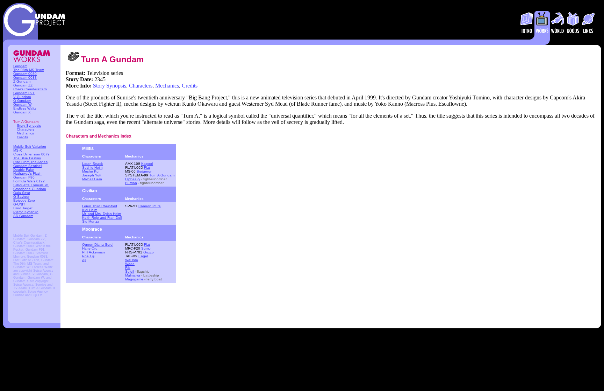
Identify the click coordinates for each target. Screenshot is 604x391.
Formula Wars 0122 (29, 181)
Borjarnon (144, 171)
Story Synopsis (29, 125)
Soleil (129, 271)
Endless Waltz (24, 108)
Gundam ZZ (23, 85)
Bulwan (131, 183)
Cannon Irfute (149, 206)
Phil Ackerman (93, 252)
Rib (127, 268)
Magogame (134, 279)
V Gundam (22, 97)
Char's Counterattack (30, 89)
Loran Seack (92, 164)
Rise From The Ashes (30, 162)
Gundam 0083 (25, 77)
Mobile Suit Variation (29, 146)
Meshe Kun (91, 171)
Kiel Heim (89, 210)
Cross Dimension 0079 (31, 154)
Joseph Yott (91, 175)
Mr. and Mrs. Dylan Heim (101, 214)
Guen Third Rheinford (99, 206)
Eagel (143, 256)
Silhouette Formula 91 (31, 185)
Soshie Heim (92, 167)
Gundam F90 (24, 177)
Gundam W (22, 104)
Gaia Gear (21, 193)
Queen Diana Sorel (97, 244)
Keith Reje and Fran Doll (102, 217)
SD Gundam (23, 216)
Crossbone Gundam (29, 189)
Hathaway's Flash (27, 173)
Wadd (130, 264)
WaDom (131, 260)
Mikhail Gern (92, 179)
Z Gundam (21, 81)
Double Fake (23, 170)
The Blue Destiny (27, 158)
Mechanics (25, 133)
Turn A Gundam (161, 175)
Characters (25, 129)
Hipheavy (132, 179)
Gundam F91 (24, 93)
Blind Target (23, 208)
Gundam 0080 (25, 74)
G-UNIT (19, 204)
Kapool (147, 164)
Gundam (20, 66)
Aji (84, 260)
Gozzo (148, 252)
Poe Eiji (88, 256)
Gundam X (22, 112)
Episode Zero (24, 200)
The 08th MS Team (28, 70)
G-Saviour (21, 196)
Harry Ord (90, 248)
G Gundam (22, 101)
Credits (22, 137)
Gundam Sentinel (27, 166)
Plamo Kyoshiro (25, 212)
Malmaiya (132, 275)
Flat (147, 167)
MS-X (17, 150)
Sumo (146, 248)
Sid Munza (90, 221)
